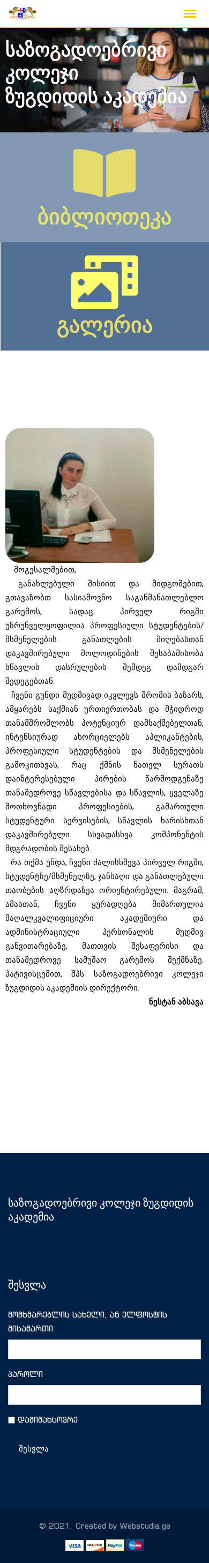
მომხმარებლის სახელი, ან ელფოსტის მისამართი (87, 1321)
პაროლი (25, 1374)
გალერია (105, 325)
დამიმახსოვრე (48, 1420)
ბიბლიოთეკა (104, 216)
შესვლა (34, 1449)
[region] (104, 80)
